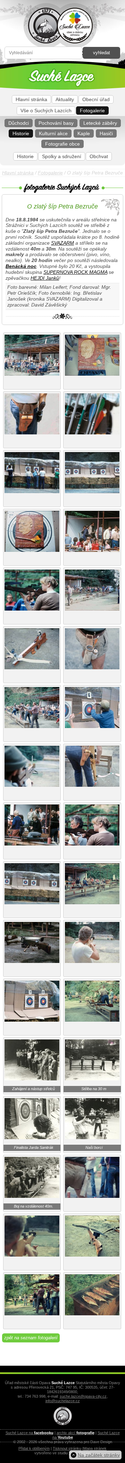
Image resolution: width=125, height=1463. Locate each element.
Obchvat (99, 156)
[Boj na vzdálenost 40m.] (32, 1196)
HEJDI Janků (45, 278)
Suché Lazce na (29, 1433)
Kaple (83, 133)
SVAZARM (62, 243)
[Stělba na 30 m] (92, 1078)
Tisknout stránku (67, 1448)
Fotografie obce (62, 144)
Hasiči (106, 133)
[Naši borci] (92, 1137)
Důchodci (18, 123)
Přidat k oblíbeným (34, 1448)
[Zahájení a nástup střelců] (32, 1078)
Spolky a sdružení (61, 156)
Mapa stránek (95, 1448)
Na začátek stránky (99, 1455)
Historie (20, 133)
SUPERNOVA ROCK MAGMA (75, 272)
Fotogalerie (92, 110)
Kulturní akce (53, 133)
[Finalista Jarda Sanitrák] (32, 1137)
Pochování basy (56, 123)
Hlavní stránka (31, 99)
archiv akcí (75, 1433)
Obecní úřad (96, 99)
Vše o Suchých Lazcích (46, 110)
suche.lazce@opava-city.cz (83, 1396)
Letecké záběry (100, 123)
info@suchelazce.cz (62, 1401)
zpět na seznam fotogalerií (31, 1337)
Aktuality (65, 99)
